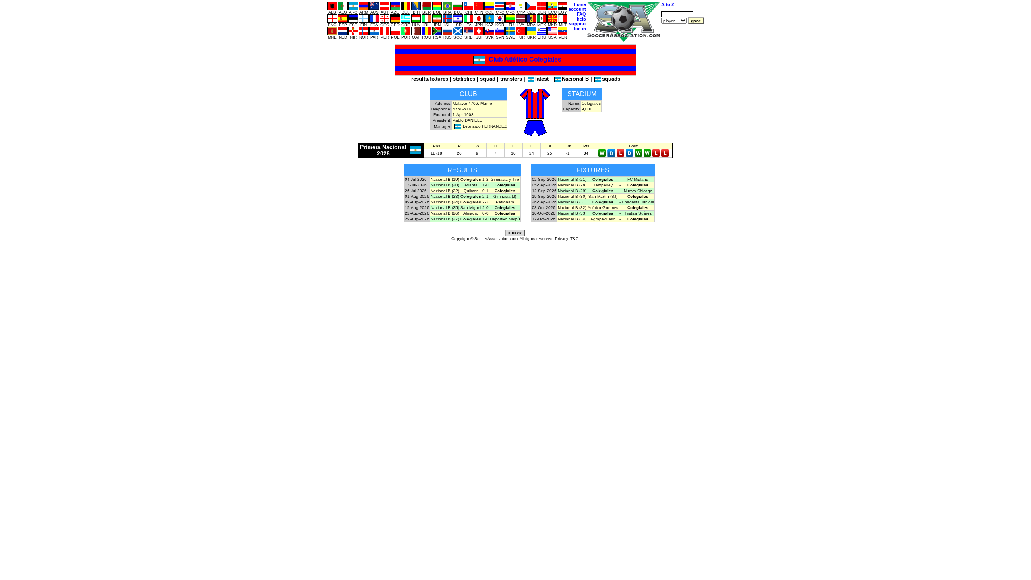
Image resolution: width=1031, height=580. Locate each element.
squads (611, 79)
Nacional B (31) (572, 202)
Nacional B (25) (445, 207)
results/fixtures (429, 79)
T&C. (575, 238)
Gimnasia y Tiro (505, 179)
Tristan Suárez (638, 213)
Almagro (470, 213)
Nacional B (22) (445, 190)
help (581, 19)
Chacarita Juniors (638, 202)
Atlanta (471, 185)
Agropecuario (602, 219)
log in (580, 28)
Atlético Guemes (603, 207)
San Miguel (470, 207)
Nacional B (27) (445, 219)
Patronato (505, 202)
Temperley (603, 185)
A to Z (667, 4)
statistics (464, 79)
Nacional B (575, 79)
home (580, 4)
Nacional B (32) (572, 207)
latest (542, 79)
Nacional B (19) (445, 179)
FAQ (581, 14)
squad (487, 79)
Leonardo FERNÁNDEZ (485, 126)
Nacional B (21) (572, 179)
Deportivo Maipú (505, 219)
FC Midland (637, 179)
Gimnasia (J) (504, 196)
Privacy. (562, 238)
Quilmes (471, 190)
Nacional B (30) (572, 196)
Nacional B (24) (445, 202)
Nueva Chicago (638, 190)
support (577, 23)
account (577, 9)
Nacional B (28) (572, 185)
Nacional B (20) (445, 185)
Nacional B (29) (572, 190)
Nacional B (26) (445, 213)
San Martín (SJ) (602, 196)
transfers (511, 79)
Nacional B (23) (445, 196)
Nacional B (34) (572, 219)
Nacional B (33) (572, 213)
